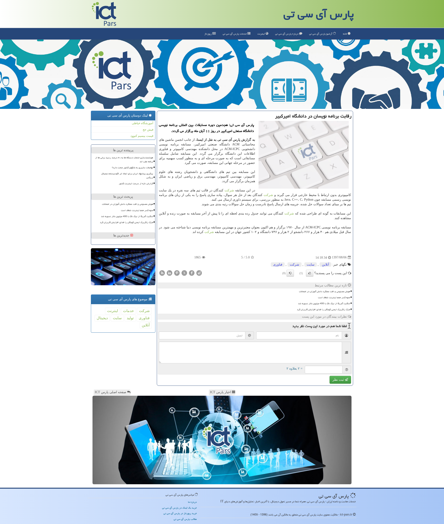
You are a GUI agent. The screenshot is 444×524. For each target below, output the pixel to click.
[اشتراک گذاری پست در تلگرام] (199, 272)
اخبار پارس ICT (221, 392)
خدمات (235, 33)
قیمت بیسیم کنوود (141, 136)
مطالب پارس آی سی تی (185, 519)
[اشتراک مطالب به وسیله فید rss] (162, 272)
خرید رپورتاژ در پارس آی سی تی (180, 513)
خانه (345, 33)
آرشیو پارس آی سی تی (321, 33)
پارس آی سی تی (319, 14)
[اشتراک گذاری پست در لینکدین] (169, 272)
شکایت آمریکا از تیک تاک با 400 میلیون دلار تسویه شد (324, 303)
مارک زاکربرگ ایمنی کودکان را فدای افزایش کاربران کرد (323, 309)
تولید (130, 318)
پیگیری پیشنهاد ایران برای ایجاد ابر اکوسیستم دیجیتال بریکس (127, 175)
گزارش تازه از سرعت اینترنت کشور (136, 183)
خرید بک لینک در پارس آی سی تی (179, 507)
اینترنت (261, 33)
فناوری (277, 264)
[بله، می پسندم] (309, 273)
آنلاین (325, 264)
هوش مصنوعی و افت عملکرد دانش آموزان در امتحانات (324, 291)
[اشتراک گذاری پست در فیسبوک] (191, 272)
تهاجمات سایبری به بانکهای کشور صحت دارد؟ (132, 167)
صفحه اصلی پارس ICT (111, 392)
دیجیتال (102, 318)
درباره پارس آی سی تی (287, 33)
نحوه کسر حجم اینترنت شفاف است (334, 297)
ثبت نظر (339, 379)
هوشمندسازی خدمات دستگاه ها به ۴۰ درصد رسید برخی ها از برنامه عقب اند (124, 159)
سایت (310, 264)
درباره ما (192, 501)
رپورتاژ (208, 33)
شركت (229, 190)
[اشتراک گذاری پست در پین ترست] (177, 272)
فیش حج (148, 129)
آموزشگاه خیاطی (142, 123)
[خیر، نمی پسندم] (290, 273)
